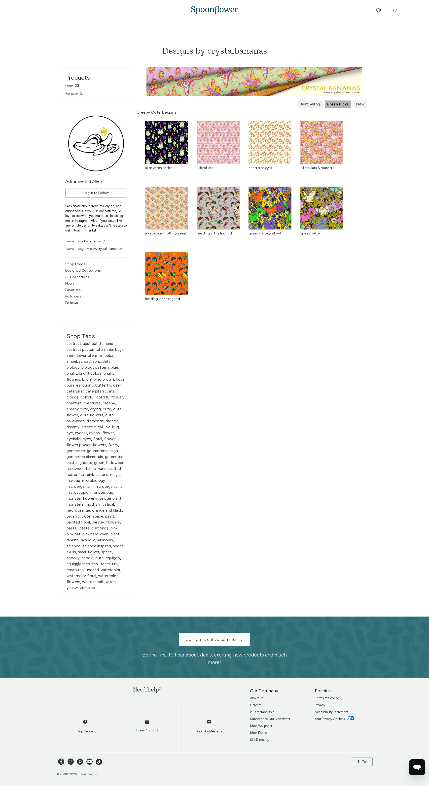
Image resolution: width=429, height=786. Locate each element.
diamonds (95, 421)
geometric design (102, 450)
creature (74, 403)
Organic (73, 516)
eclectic (88, 427)
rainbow (88, 540)
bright (72, 373)
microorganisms (109, 486)
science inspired (96, 546)
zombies (87, 587)
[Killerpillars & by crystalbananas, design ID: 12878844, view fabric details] (321, 162)
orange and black (107, 510)
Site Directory (259, 740)
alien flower (76, 355)
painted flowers (106, 522)
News (69, 283)
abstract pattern (81, 349)
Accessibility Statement (331, 712)
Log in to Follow (96, 193)
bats (106, 361)
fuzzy (113, 444)
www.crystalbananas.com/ (86, 241)
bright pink (91, 379)
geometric (76, 450)
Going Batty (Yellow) (265, 233)
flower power (79, 444)
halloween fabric (81, 468)
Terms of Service (327, 698)
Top (364, 762)
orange (84, 510)
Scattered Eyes (260, 168)
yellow (72, 587)
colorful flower (109, 397)
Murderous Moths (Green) (165, 233)
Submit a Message (209, 731)
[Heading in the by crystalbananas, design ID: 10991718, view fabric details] (218, 228)
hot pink (86, 474)
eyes (87, 438)
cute (107, 409)
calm (117, 385)
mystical (106, 504)
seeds (118, 546)
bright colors (90, 373)
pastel (72, 528)
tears (105, 563)
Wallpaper (72, 93)
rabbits (73, 540)
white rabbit (93, 581)
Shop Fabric (258, 733)
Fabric (69, 86)
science (73, 546)
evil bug (112, 427)
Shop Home (75, 264)
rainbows (105, 540)
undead (92, 569)
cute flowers (91, 415)
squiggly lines (78, 563)
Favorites (73, 290)
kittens (102, 474)
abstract (74, 343)
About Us (256, 698)
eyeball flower (101, 432)
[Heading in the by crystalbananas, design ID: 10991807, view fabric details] (166, 293)
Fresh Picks (338, 104)
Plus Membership (262, 712)
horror (72, 474)
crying (95, 409)
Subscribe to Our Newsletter (270, 719)
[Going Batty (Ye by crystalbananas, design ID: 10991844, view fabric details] (270, 228)
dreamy (73, 427)
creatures (92, 403)
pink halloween (95, 534)
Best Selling (309, 104)
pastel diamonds (93, 528)
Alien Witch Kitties (158, 168)
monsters (75, 504)
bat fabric (92, 361)
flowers (99, 444)
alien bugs (115, 349)
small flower (88, 552)
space (106, 552)
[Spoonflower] (214, 10)
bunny (87, 385)
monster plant (108, 498)
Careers (255, 705)
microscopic (77, 492)
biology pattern (95, 367)
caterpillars (95, 391)
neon (71, 510)
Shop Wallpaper (261, 726)
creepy (109, 403)
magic (115, 474)
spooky (73, 558)
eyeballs (74, 438)
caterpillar (75, 391)
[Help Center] (85, 724)
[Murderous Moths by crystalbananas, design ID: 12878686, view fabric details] (166, 228)
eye (70, 432)
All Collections (77, 277)
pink (113, 528)
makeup (73, 480)
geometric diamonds (85, 456)
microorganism (80, 486)
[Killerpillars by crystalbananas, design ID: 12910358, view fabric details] (218, 162)
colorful (87, 397)
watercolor (110, 569)
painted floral (78, 522)
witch (111, 581)
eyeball (81, 432)
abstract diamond (98, 343)
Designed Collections (83, 270)
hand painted (109, 468)
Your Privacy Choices (330, 719)
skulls (71, 552)
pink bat (73, 534)
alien (101, 349)
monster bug (101, 492)
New (360, 104)
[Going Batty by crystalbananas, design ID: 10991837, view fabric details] (321, 228)
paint (109, 516)
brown (108, 379)
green (99, 462)
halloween (115, 462)
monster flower (80, 498)
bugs (120, 379)
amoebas (74, 361)
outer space (92, 516)
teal (95, 563)
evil (101, 427)
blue (114, 367)
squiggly (113, 558)
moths (91, 504)
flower (110, 438)
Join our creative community (214, 639)
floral (97, 438)
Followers (73, 296)
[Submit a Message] (209, 724)
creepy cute (77, 409)
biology (73, 367)
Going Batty (310, 233)
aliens (93, 355)
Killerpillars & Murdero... (319, 168)
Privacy (320, 705)
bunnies (73, 385)
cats (111, 391)
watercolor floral (81, 575)
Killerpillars (205, 168)
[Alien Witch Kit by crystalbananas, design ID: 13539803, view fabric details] (166, 162)
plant (114, 534)
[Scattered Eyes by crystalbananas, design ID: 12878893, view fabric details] (270, 162)
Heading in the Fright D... (215, 233)
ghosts (85, 462)
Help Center (85, 731)
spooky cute (92, 558)
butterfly (103, 385)
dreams (112, 421)
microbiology (93, 480)
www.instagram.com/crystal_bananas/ (94, 249)
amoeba (106, 355)
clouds (72, 397)
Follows (71, 303)
